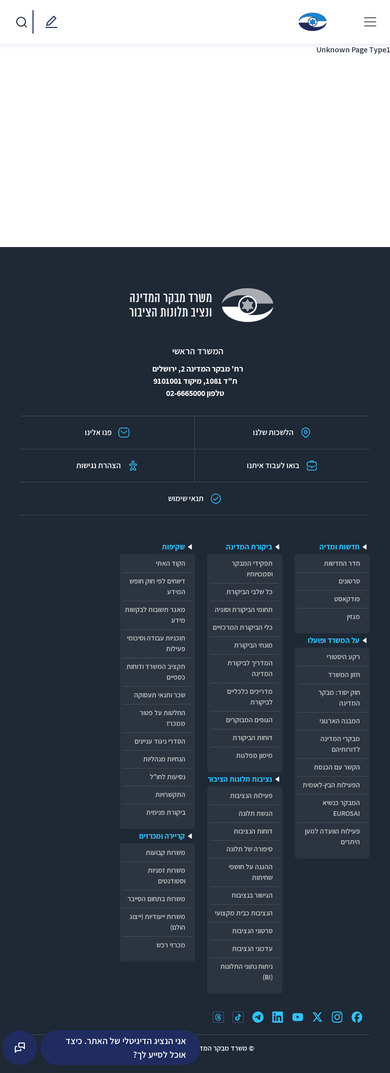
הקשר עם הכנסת (337, 767)
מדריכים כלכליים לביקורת (250, 697)
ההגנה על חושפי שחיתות (251, 872)
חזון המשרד (344, 674)
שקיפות (173, 546)
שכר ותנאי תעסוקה (159, 694)
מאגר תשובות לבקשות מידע (155, 615)
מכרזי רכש (170, 944)
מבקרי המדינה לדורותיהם (340, 744)
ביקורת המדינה (249, 546)
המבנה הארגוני (339, 720)
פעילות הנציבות (251, 795)
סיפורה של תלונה (249, 848)
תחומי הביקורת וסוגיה (244, 609)
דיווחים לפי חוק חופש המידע (157, 586)
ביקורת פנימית (165, 812)
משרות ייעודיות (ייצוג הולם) (157, 922)
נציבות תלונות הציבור (240, 779)
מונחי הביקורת (253, 645)
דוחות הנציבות (253, 831)
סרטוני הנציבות (252, 930)
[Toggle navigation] (370, 22)
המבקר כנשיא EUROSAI (341, 808)
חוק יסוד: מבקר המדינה (339, 698)
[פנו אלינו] (49, 22)
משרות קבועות (165, 852)
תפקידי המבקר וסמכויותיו (252, 568)
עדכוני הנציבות (252, 948)
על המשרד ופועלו (334, 640)
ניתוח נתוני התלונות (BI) (246, 972)
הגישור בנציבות (252, 895)
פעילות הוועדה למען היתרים (332, 836)
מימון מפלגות (254, 755)
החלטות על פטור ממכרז (162, 718)
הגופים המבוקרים (249, 719)
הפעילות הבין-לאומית (331, 784)
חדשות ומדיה (339, 546)
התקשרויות (170, 794)
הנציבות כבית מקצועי (244, 912)
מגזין (353, 616)
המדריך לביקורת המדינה (250, 668)
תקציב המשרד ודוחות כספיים (155, 672)
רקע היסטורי (343, 656)
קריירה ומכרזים (162, 836)
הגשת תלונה (256, 813)
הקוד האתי (170, 563)
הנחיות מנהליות (164, 758)
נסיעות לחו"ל (167, 776)
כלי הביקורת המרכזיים (243, 627)
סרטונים (349, 581)
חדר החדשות (342, 563)
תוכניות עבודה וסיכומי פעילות (156, 643)
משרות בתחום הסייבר (156, 898)
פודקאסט (347, 598)
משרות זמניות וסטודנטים (166, 875)
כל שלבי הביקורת (249, 591)
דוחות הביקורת (253, 737)
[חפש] (21, 22)
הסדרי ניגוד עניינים (160, 741)
